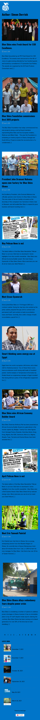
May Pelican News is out (13, 243)
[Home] (5, 6)
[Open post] (20, 30)
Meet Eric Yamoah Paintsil (14, 533)
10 (31, 635)
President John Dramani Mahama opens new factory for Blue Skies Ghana (17, 183)
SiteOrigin (23, 710)
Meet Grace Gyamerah (12, 296)
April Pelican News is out (13, 476)
